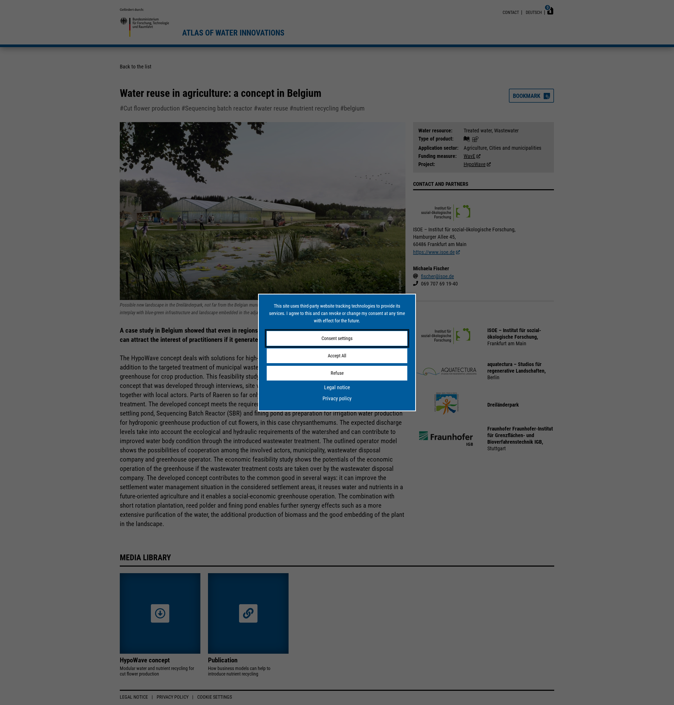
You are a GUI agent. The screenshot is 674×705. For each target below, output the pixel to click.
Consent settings (337, 338)
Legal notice (337, 387)
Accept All (337, 355)
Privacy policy (337, 398)
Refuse (337, 373)
